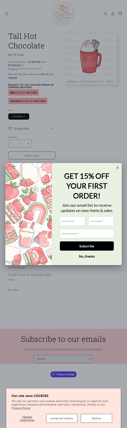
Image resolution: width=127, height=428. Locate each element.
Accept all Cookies (61, 418)
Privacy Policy (21, 408)
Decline (96, 418)
